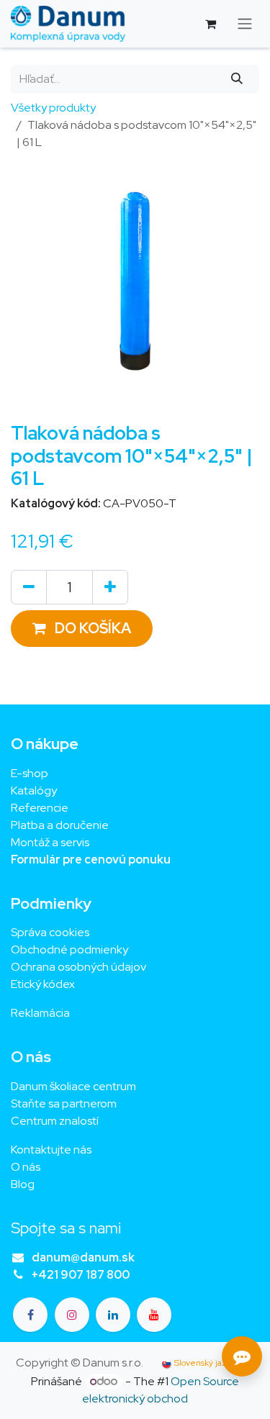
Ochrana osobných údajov (78, 966)
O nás (25, 1166)
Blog (23, 1184)
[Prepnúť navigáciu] (244, 24)
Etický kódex (44, 984)
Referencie (39, 807)
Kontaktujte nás (51, 1149)
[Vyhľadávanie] (237, 79)
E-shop (29, 773)
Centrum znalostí (55, 1120)
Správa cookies (50, 932)
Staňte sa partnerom (64, 1103)
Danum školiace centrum (73, 1086)
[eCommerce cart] (210, 23)
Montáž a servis (50, 842)
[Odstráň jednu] (29, 587)
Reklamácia (40, 1012)
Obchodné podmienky (69, 949)
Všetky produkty (53, 107)
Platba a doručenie (60, 825)
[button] (82, 628)
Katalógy (34, 790)
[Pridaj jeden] (110, 587)
